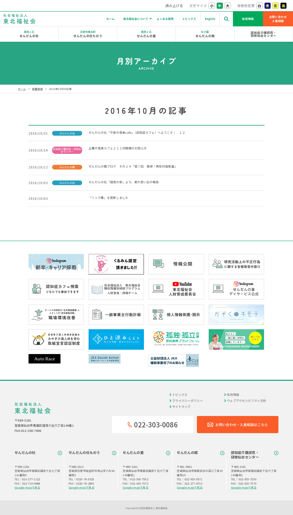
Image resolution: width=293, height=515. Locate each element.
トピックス (189, 19)
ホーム (110, 19)
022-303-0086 (156, 424)
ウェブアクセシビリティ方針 (246, 400)
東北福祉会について (135, 19)
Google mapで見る (27, 487)
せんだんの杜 (29, 34)
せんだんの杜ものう (87, 34)
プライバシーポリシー (187, 400)
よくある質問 (165, 19)
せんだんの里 (146, 34)
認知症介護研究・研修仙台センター (263, 34)
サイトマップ (181, 406)
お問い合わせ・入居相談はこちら (241, 424)
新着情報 (37, 89)
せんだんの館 (205, 34)
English (210, 19)
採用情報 (248, 19)
